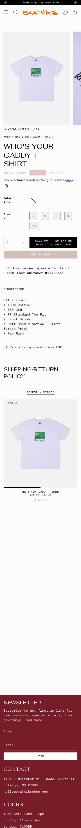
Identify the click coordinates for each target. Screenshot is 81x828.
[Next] (75, 2)
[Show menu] (5, 12)
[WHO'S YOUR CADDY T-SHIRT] (40, 443)
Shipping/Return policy (31, 373)
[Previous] (6, 2)
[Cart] (74, 12)
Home (7, 136)
